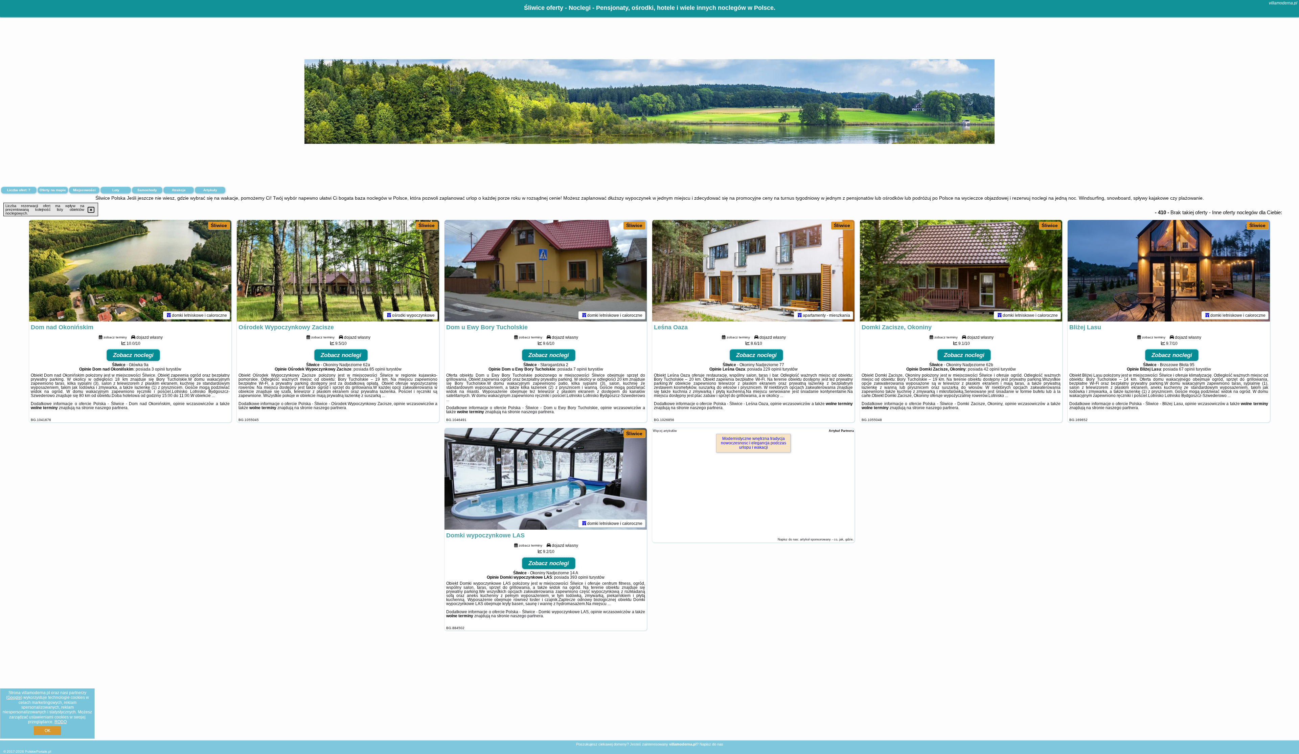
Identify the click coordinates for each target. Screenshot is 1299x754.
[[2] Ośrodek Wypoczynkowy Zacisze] (338, 270)
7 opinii (580, 369)
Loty (115, 190)
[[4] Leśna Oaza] (753, 270)
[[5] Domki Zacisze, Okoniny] (961, 270)
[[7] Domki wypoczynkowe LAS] (546, 479)
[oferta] (169, 315)
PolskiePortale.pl (38, 751)
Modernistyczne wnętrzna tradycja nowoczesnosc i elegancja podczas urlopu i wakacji (753, 443)
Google (14, 697)
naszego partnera (111, 407)
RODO (60, 721)
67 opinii (1187, 369)
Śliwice (219, 225)
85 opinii (377, 369)
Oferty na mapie (53, 190)
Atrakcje (179, 190)
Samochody (147, 190)
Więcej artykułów (665, 431)
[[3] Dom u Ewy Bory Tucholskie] (546, 270)
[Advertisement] (649, 690)
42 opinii (992, 369)
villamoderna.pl (1283, 3)
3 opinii (158, 369)
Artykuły (210, 190)
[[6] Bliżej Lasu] (1169, 270)
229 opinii (772, 369)
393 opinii (579, 577)
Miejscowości (84, 190)
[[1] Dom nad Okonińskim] (130, 270)
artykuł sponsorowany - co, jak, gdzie (826, 539)
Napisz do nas (711, 744)
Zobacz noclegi (133, 355)
